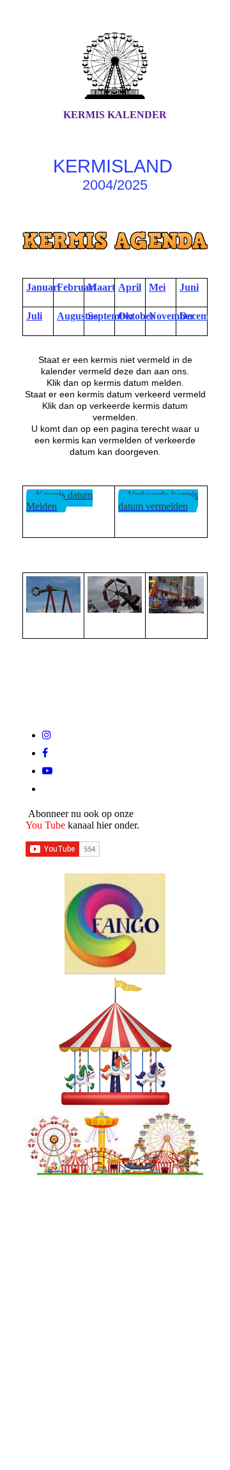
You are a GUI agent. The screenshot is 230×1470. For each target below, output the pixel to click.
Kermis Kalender (115, 114)
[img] (114, 66)
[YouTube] (47, 770)
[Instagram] (46, 735)
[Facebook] (45, 752)
